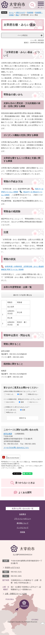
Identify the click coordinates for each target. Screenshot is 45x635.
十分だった (9, 394)
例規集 (22, 532)
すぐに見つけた (11, 410)
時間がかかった (11, 412)
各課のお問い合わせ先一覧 (22, 508)
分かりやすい (10, 402)
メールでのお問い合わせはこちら (16, 447)
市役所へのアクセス (12, 567)
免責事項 (22, 514)
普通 (20, 394)
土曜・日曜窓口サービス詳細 (16, 594)
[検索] (32, 5)
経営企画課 (8, 434)
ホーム (11, 12)
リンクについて (22, 528)
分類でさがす (20, 12)
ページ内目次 (23, 35)
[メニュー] (41, 5)
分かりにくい (34, 402)
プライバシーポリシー (22, 519)
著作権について (22, 523)
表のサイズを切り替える (22, 295)
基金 (17, 15)
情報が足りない (33, 394)
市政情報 (30, 12)
